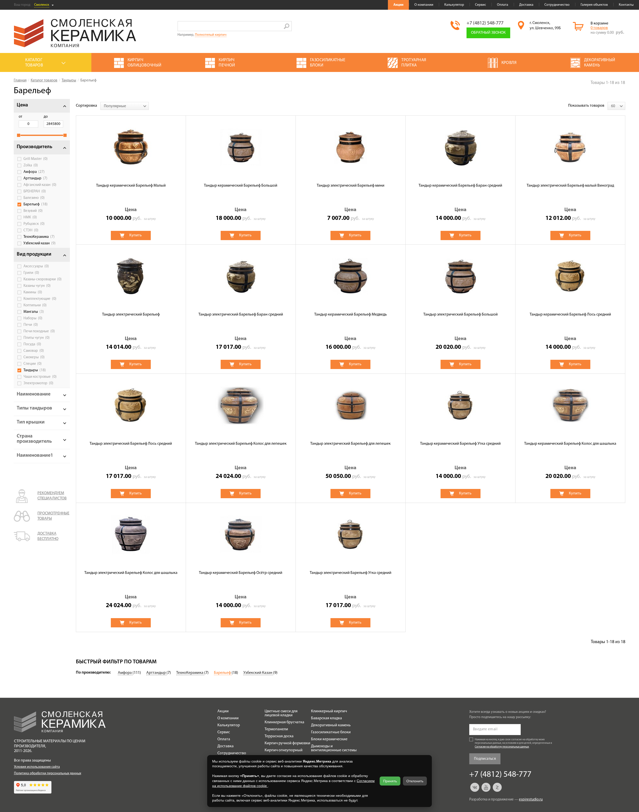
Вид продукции (34, 254)
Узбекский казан (39, 243)
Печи (30, 325)
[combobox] (124, 106)
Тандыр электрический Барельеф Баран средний (240, 315)
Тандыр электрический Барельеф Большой (460, 315)
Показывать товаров (586, 106)
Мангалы (33, 312)
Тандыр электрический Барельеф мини (350, 186)
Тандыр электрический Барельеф (131, 315)
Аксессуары (36, 266)
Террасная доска (279, 736)
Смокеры (34, 357)
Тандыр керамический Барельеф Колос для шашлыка (570, 444)
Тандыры (34, 370)
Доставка (526, 5)
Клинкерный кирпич (329, 711)
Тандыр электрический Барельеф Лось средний (131, 444)
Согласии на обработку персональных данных (502, 747)
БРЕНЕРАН (34, 191)
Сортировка (86, 106)
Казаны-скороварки (42, 279)
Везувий (33, 211)
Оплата (502, 5)
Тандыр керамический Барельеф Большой (240, 186)
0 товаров (599, 28)
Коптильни (35, 305)
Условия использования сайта (37, 767)
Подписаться (485, 759)
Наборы (32, 318)
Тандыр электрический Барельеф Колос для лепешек (241, 444)
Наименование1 (35, 455)
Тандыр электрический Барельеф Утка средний (350, 573)
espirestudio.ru (531, 800)
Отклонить (414, 781)
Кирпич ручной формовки (287, 743)
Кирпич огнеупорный (284, 750)
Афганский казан (39, 185)
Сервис (480, 5)
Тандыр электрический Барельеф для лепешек (350, 444)
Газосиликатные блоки (331, 732)
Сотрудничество (557, 5)
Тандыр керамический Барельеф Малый (131, 186)
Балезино (34, 198)
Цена (22, 105)
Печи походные (39, 331)
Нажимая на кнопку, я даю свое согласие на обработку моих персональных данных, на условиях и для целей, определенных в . (513, 743)
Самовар (33, 351)
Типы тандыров (34, 408)
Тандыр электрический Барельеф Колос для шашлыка (130, 573)
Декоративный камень (331, 725)
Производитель (34, 146)
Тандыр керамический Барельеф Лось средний (570, 315)
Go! (287, 26)
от (20, 117)
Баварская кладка (326, 718)
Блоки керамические (329, 739)
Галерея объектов (594, 5)
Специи (32, 364)
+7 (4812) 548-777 (485, 23)
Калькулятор (454, 5)
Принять (390, 781)
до (46, 117)
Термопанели (276, 729)
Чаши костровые (40, 377)
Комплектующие (39, 299)
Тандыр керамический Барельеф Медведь (350, 315)
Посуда (32, 344)
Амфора (34, 172)
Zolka (30, 165)
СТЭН (30, 230)
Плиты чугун (36, 338)
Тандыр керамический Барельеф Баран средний (460, 186)
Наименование (33, 394)
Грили (31, 273)
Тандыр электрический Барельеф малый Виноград (570, 186)
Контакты (626, 5)
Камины (32, 292)
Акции (398, 5)
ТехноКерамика (39, 237)
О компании (423, 5)
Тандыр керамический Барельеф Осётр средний (240, 573)
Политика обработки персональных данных (47, 773)
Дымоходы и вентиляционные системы (334, 748)
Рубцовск (34, 224)
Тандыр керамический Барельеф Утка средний (460, 444)
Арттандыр (35, 178)
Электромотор (38, 383)
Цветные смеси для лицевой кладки (281, 713)
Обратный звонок (488, 33)
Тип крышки (31, 422)
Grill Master (35, 159)
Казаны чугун (37, 286)
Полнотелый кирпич (210, 35)
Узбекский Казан (258, 673)
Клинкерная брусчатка (284, 722)
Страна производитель (34, 439)
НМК (30, 217)
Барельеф (35, 204)
